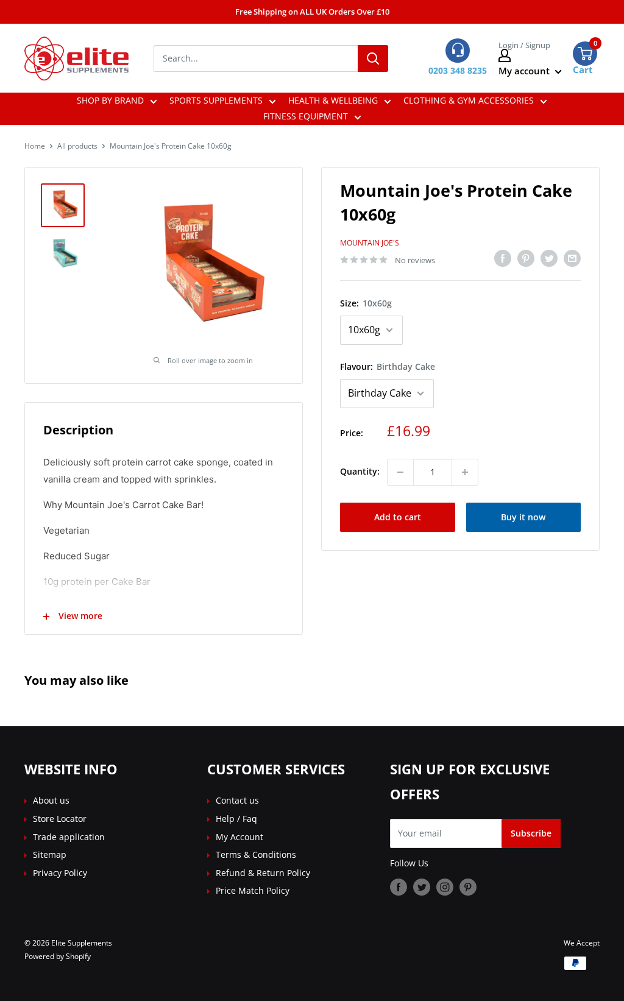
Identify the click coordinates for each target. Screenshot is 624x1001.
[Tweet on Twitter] (549, 258)
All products (77, 146)
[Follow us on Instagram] (444, 886)
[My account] (530, 55)
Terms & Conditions (256, 854)
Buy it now (523, 517)
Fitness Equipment (305, 116)
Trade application (69, 837)
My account (525, 71)
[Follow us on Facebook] (398, 886)
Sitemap (49, 854)
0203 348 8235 (457, 70)
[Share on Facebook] (502, 258)
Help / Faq (236, 818)
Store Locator (60, 818)
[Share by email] (572, 258)
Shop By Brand (110, 100)
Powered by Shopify (57, 956)
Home (34, 146)
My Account (239, 837)
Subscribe (531, 833)
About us (51, 800)
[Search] (373, 58)
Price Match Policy (252, 890)
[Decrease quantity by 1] (400, 472)
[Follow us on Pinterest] (468, 886)
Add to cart (397, 517)
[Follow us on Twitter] (421, 886)
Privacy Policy (60, 873)
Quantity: (360, 471)
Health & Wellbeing (333, 100)
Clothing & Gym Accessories (468, 100)
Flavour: (387, 366)
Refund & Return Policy (263, 873)
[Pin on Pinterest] (525, 258)
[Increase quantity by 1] (465, 472)
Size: (366, 303)
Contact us (237, 800)
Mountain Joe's (369, 243)
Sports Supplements (216, 100)
